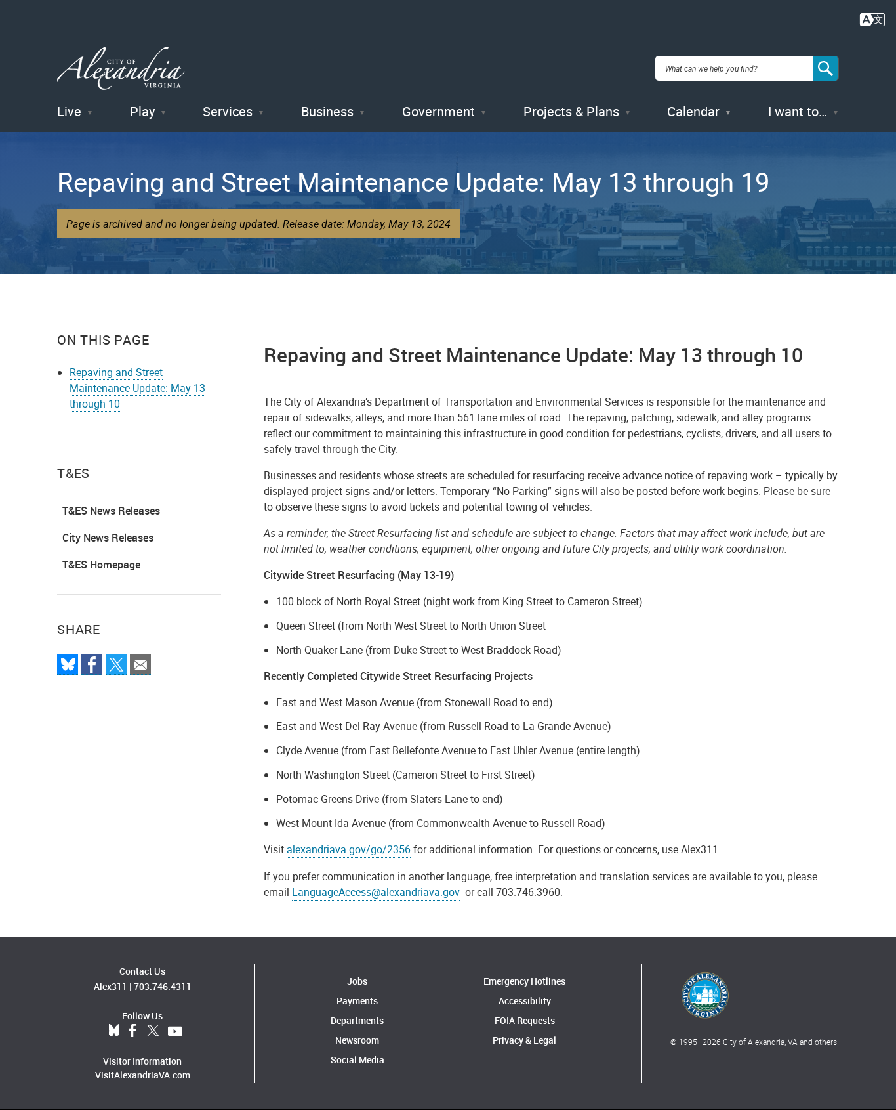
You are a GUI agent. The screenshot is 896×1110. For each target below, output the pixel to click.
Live (69, 111)
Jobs (357, 981)
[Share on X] (116, 664)
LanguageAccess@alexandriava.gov (376, 892)
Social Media (357, 1060)
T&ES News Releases (111, 510)
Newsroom (357, 1040)
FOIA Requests (525, 1020)
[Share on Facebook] (91, 664)
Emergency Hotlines (524, 981)
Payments (357, 1000)
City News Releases (107, 537)
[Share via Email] (140, 664)
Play (142, 111)
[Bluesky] (67, 664)
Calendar (693, 111)
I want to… (797, 111)
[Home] (121, 68)
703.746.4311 (163, 986)
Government (438, 111)
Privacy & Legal (524, 1040)
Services (228, 111)
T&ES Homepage (101, 564)
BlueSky (114, 1031)
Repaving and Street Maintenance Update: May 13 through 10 (137, 388)
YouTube (175, 1031)
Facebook (132, 1031)
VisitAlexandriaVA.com (142, 1075)
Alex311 (110, 986)
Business (327, 111)
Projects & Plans (571, 111)
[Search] (826, 68)
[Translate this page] (872, 18)
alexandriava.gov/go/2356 (349, 849)
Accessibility (525, 1000)
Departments (357, 1020)
